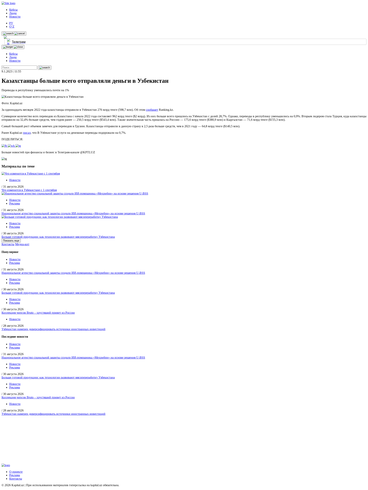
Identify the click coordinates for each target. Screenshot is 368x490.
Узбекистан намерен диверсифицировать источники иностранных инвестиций (53, 329)
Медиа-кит (22, 244)
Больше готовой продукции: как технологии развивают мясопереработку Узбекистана (58, 236)
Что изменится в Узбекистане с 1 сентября (29, 190)
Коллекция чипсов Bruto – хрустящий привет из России (38, 312)
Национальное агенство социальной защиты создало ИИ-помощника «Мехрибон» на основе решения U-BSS (73, 213)
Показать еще (11, 240)
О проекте (16, 471)
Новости (15, 16)
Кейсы (13, 9)
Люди (13, 13)
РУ (11, 23)
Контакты (8, 244)
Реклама (14, 203)
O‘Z (11, 26)
